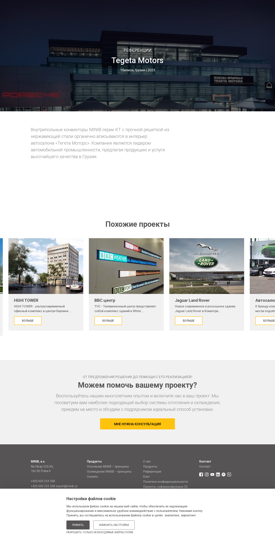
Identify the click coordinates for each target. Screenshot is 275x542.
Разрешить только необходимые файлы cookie (99, 532)
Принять (78, 524)
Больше (28, 320)
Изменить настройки (114, 524)
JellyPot (238, 530)
